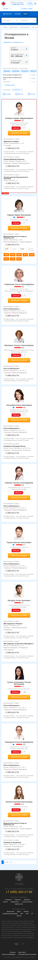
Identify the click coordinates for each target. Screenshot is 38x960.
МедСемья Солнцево (11, 141)
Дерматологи (19, 904)
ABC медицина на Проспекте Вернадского (19, 643)
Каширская (8, 846)
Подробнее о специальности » (14, 42)
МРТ (21, 913)
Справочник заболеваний (10, 913)
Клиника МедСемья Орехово (14, 159)
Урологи (5, 902)
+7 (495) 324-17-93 (17, 3)
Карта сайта (22, 952)
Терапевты (27, 899)
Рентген (19, 916)
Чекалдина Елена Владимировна (19, 742)
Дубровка (7, 71)
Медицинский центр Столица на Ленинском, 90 (15, 237)
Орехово (15, 163)
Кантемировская (18, 846)
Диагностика (7, 14)
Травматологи (15, 902)
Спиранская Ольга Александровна (19, 284)
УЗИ (27, 913)
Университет (8, 629)
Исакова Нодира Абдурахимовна (19, 118)
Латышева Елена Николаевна (19, 405)
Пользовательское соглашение (27, 954)
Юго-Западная (9, 649)
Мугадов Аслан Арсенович (19, 600)
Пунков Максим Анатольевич (19, 542)
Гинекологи (8, 899)
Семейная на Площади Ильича (14, 446)
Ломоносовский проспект (19, 627)
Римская (7, 450)
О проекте (13, 952)
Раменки (7, 627)
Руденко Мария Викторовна (19, 215)
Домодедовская (25, 163)
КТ (32, 913)
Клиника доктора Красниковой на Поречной (16, 177)
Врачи (26, 14)
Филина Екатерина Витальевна (19, 802)
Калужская (15, 71)
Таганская (27, 450)
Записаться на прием (19, 133)
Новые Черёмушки (26, 242)
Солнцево (8, 145)
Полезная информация (8, 954)
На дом (33, 94)
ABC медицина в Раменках (13, 623)
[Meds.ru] (19, 879)
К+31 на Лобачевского (11, 309)
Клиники (17, 14)
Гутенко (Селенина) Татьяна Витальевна (19, 683)
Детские (20, 94)
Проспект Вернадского (11, 242)
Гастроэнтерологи (27, 902)
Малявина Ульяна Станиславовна (19, 345)
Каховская (25, 71)
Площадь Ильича (17, 450)
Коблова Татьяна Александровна (19, 483)
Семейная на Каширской (12, 842)
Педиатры (18, 899)
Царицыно (8, 163)
